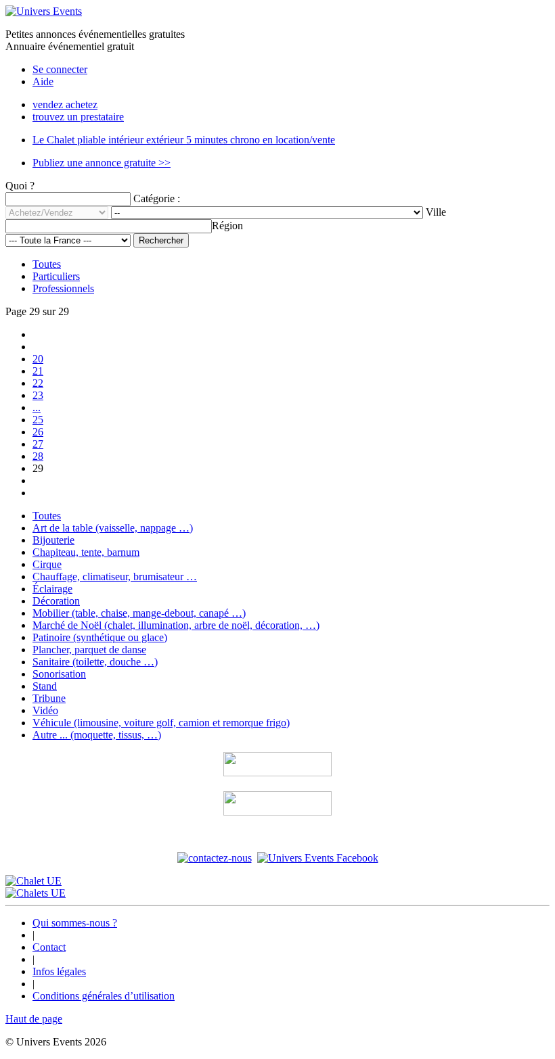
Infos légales (59, 971)
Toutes (46, 264)
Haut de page (33, 1019)
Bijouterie (53, 540)
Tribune (49, 698)
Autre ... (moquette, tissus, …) (96, 734)
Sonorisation (59, 674)
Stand (44, 686)
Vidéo (45, 710)
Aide (42, 81)
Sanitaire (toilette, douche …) (95, 661)
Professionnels (63, 288)
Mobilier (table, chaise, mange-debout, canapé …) (139, 613)
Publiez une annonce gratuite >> (101, 162)
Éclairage (52, 588)
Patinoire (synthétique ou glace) (99, 637)
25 (37, 419)
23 (37, 395)
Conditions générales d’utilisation (103, 996)
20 (37, 358)
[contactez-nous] (214, 858)
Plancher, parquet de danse (89, 649)
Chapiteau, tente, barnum (85, 552)
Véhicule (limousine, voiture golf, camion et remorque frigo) (161, 722)
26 (37, 432)
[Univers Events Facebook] (317, 858)
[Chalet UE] (33, 881)
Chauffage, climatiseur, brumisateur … (114, 576)
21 (37, 371)
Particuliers (56, 276)
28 (37, 456)
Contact (49, 947)
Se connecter (59, 69)
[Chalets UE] (35, 893)
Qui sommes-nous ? (74, 922)
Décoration (56, 601)
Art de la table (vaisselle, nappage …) (112, 528)
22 (37, 383)
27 (37, 444)
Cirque (47, 564)
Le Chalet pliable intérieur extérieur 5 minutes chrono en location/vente (183, 139)
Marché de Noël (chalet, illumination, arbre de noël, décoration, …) (175, 625)
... (36, 407)
